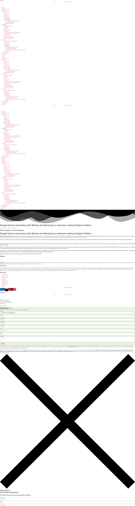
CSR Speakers (7, 44)
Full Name (2, 497)
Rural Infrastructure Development (10, 33)
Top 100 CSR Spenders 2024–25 (12, 21)
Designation (2, 318)
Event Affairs (6, 43)
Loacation (2, 325)
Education (6, 27)
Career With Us (5, 274)
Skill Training (6, 34)
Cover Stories (7, 14)
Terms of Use (4, 276)
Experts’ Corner (5, 52)
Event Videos (6, 51)
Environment (6, 29)
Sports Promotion (7, 36)
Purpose (2, 311)
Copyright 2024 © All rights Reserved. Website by (14, 309)
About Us (4, 8)
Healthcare (6, 31)
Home (3, 7)
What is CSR (6, 12)
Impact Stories (7, 17)
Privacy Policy (5, 277)
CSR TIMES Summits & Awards (10, 41)
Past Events (6, 42)
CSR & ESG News (5, 9)
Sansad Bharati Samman (11, 48)
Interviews (6, 15)
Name (1, 314)
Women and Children (8, 38)
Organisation (2, 321)
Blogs (5, 13)
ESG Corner (4, 53)
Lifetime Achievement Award (12, 47)
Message (2, 336)
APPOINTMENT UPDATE (9, 23)
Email (1, 332)
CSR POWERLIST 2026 (10, 22)
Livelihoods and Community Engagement (12, 32)
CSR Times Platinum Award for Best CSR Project (16, 50)
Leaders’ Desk (7, 18)
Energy (5, 28)
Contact (3, 55)
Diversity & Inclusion (8, 26)
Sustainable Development (9, 37)
